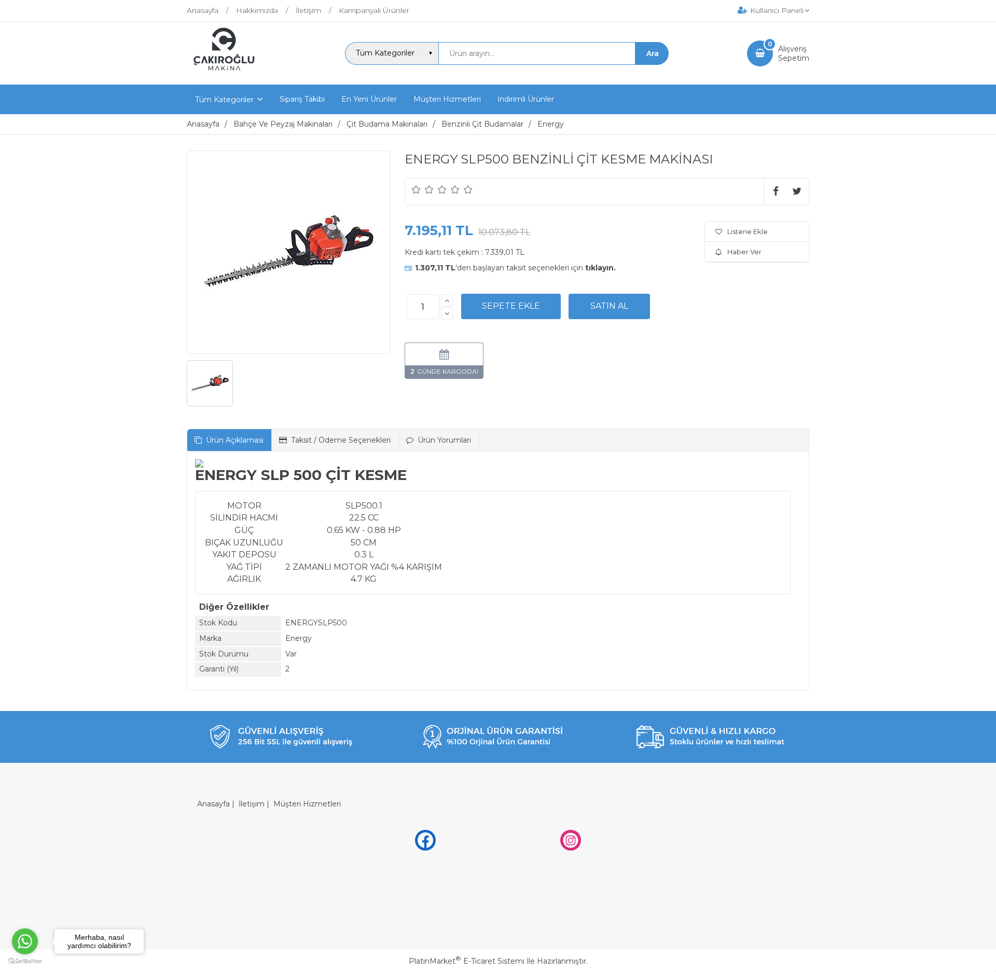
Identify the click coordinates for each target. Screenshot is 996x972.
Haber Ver (744, 252)
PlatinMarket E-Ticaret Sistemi (466, 961)
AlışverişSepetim (793, 53)
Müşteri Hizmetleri (307, 804)
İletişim (252, 804)
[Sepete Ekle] (511, 306)
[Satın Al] (609, 306)
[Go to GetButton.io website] (25, 961)
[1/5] (416, 189)
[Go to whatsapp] (25, 941)
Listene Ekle (747, 231)
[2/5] (423, 189)
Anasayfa (213, 804)
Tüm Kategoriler (224, 99)
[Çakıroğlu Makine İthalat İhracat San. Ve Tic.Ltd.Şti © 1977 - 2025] (226, 75)
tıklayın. (600, 267)
